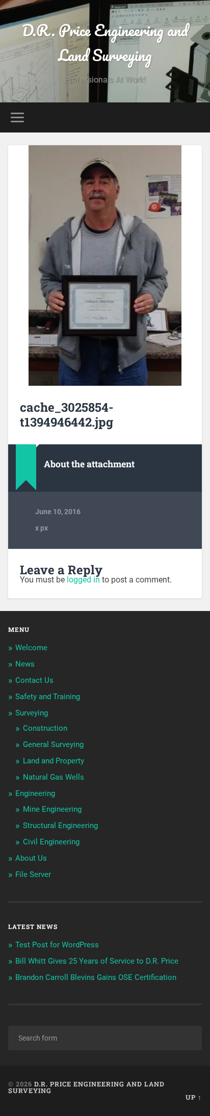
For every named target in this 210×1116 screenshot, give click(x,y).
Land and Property (53, 760)
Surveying (31, 713)
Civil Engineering (51, 841)
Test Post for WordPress (57, 944)
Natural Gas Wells (53, 777)
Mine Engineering (52, 809)
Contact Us (34, 680)
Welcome (31, 647)
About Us (31, 858)
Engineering (35, 793)
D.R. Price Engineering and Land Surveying (105, 43)
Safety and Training (47, 696)
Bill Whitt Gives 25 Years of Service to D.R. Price (96, 961)
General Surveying (53, 744)
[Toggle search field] (193, 117)
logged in (83, 579)
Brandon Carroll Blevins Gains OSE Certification (95, 977)
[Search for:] (104, 1038)
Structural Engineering (60, 825)
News (25, 664)
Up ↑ (194, 1097)
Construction (45, 728)
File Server (33, 874)
